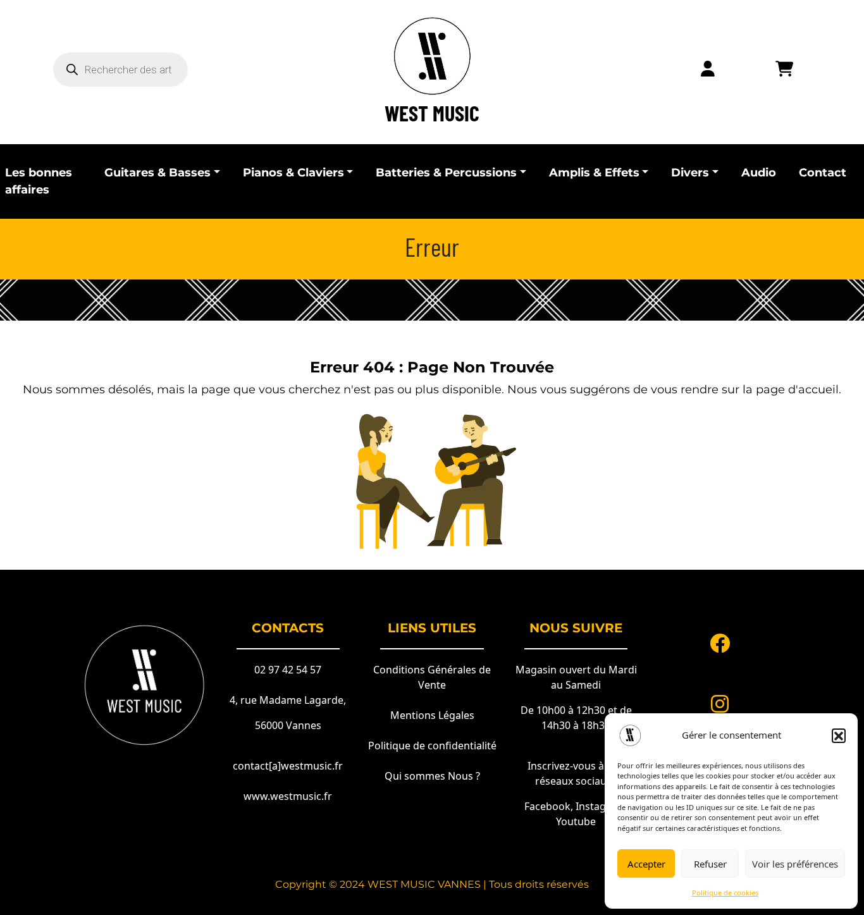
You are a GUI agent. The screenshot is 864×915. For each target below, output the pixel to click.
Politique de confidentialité (432, 745)
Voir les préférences (795, 863)
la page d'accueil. (792, 389)
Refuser (710, 863)
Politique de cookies (725, 892)
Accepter (646, 863)
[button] (838, 735)
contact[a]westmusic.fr (288, 766)
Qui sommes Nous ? (432, 776)
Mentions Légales (432, 715)
